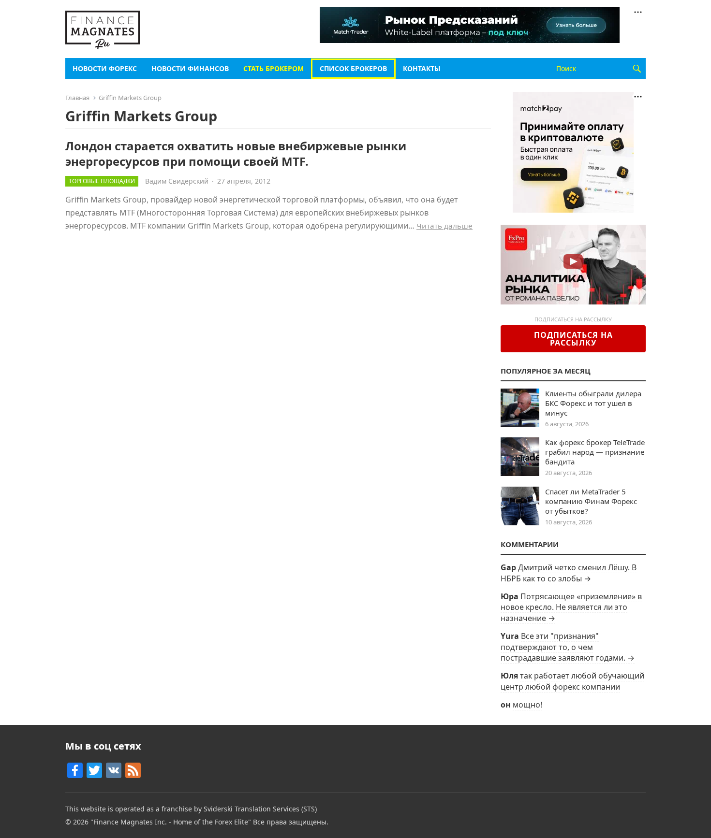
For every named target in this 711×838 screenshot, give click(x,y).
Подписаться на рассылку (573, 339)
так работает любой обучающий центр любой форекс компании (572, 681)
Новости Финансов (190, 68)
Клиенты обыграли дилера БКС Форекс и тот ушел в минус (593, 403)
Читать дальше (444, 226)
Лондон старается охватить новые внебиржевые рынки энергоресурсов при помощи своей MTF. (235, 153)
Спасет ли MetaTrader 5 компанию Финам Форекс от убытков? (591, 501)
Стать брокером (273, 68)
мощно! (527, 704)
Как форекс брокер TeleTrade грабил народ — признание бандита (595, 451)
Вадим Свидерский (176, 181)
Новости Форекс (105, 68)
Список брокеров (353, 68)
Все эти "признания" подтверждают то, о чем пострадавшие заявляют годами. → (568, 647)
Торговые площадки (102, 181)
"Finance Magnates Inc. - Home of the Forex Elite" (170, 821)
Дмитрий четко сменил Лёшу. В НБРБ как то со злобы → (569, 572)
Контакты (422, 68)
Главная (77, 97)
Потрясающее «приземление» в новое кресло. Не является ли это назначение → (571, 607)
